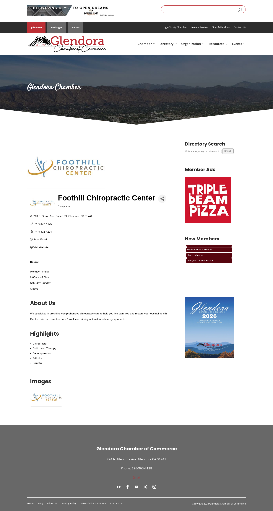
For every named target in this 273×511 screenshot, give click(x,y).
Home (30, 503)
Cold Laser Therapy (44, 348)
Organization (191, 44)
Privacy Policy (69, 503)
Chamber (145, 44)
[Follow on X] (145, 487)
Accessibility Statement (93, 503)
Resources (216, 44)
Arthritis (37, 358)
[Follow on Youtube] (136, 487)
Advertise (52, 503)
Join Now (36, 27)
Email (136, 477)
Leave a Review (199, 27)
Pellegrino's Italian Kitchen (200, 257)
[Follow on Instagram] (154, 487)
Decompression (42, 353)
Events (75, 27)
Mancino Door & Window (199, 246)
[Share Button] (162, 199)
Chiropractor (40, 343)
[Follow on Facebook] (127, 487)
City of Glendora (221, 27)
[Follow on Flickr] (118, 487)
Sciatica (37, 362)
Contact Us (240, 27)
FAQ (40, 503)
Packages (56, 27)
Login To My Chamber (174, 27)
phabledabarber (195, 251)
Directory (166, 44)
